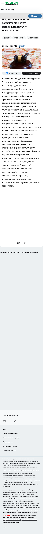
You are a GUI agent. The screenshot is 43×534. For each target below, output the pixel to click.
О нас (4, 429)
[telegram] (25, 242)
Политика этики (8, 442)
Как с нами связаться (9, 450)
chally (22, 45)
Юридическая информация (11, 438)
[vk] (18, 242)
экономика (19, 37)
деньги (7, 37)
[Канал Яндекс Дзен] (31, 73)
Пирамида (33, 37)
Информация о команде (10, 446)
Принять (35, 16)
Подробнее (6, 486)
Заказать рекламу (7, 10)
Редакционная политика (10, 433)
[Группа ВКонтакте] (11, 73)
